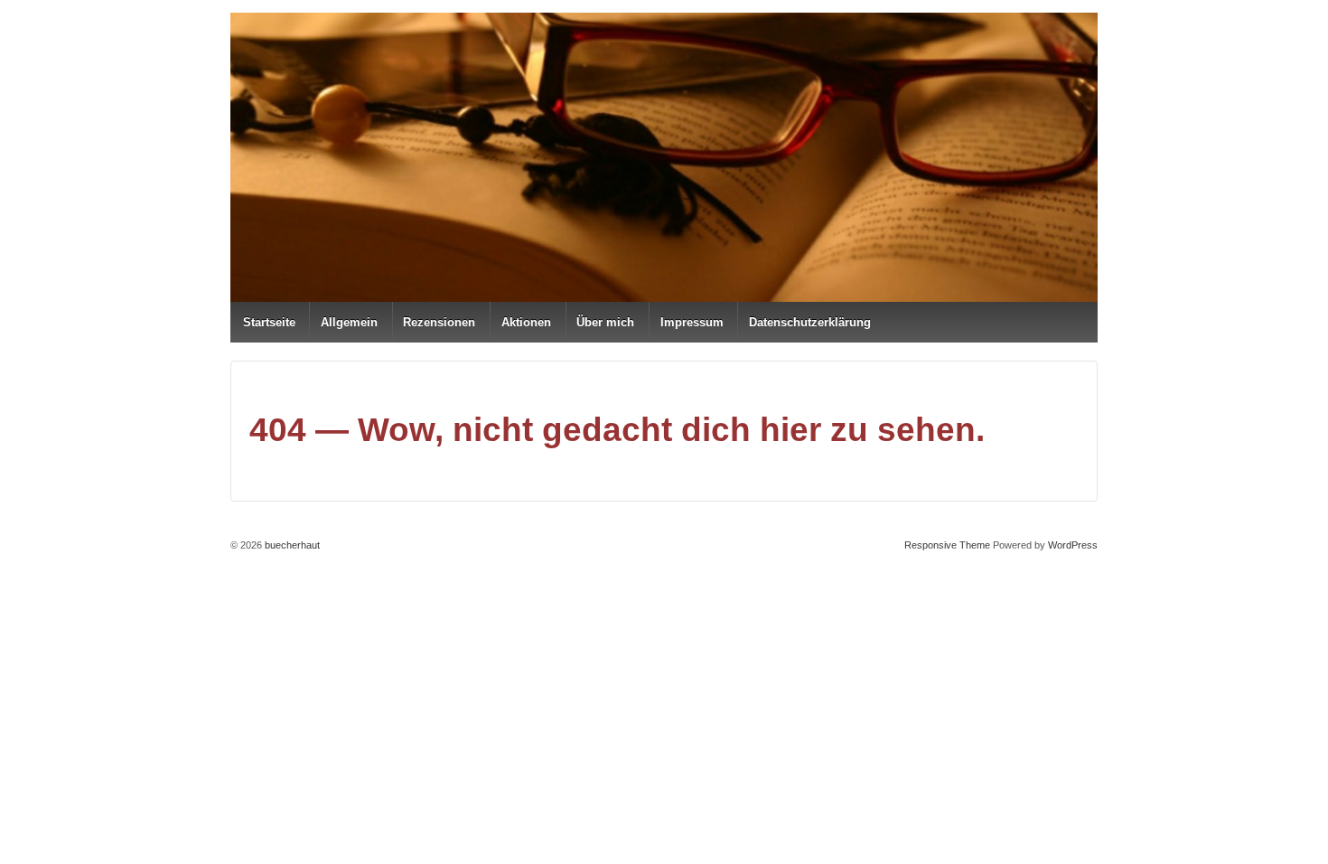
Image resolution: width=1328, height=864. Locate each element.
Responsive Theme (947, 545)
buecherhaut (291, 545)
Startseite (269, 322)
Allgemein (349, 322)
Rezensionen (439, 322)
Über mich (605, 322)
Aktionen (526, 322)
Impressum (692, 322)
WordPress (1073, 545)
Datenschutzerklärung (810, 322)
